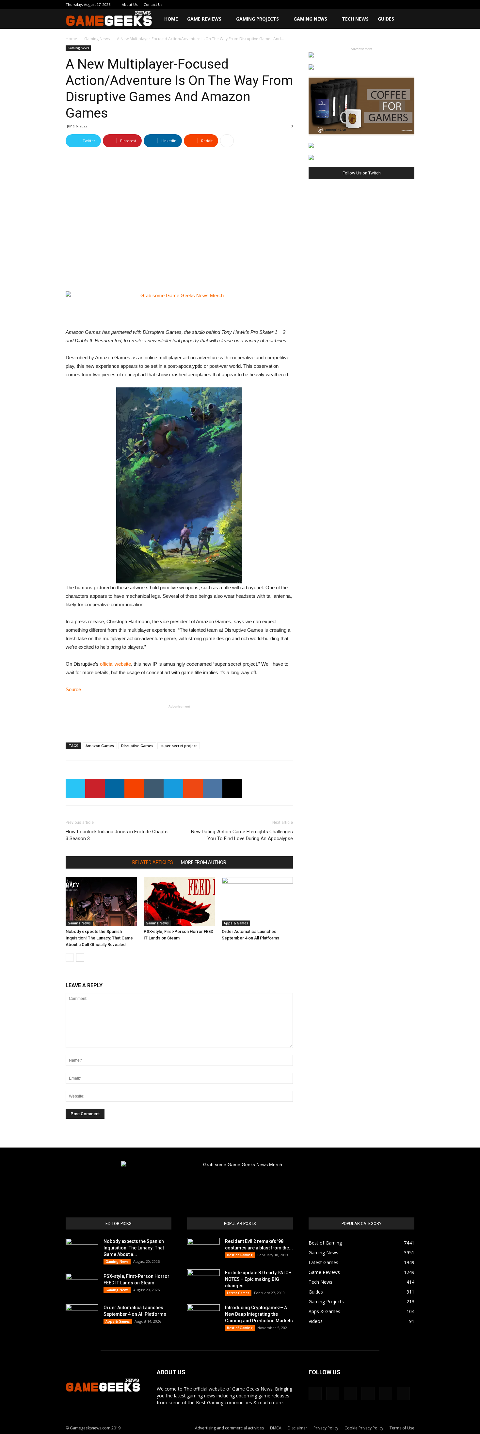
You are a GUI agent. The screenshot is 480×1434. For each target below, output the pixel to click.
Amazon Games (100, 745)
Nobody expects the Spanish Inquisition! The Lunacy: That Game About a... (134, 1248)
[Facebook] (355, 4)
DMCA (275, 1428)
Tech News (355, 19)
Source (73, 689)
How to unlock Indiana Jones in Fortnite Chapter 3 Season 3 (117, 835)
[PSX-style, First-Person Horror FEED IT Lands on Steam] (179, 901)
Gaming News (310, 19)
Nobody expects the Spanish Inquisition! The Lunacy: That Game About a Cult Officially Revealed (99, 938)
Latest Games (238, 1293)
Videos (316, 1321)
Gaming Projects (257, 19)
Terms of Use (402, 1428)
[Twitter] (388, 4)
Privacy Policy (325, 1428)
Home (171, 19)
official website (115, 664)
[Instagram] (366, 4)
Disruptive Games (137, 745)
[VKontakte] (399, 4)
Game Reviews (204, 19)
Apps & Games (236, 923)
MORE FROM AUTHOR (203, 862)
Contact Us (153, 4)
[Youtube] (409, 4)
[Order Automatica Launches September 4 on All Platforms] (257, 901)
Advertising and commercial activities (229, 1428)
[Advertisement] (179, 720)
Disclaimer (297, 1428)
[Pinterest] (377, 4)
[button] (406, 19)
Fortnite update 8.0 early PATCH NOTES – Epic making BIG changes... (258, 1279)
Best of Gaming (240, 1255)
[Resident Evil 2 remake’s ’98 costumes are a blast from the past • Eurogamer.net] (203, 1249)
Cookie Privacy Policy (363, 1428)
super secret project (178, 745)
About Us (129, 4)
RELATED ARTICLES (152, 862)
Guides (386, 19)
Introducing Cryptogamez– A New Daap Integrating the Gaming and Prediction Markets (259, 1314)
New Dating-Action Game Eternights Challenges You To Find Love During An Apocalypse (242, 835)
